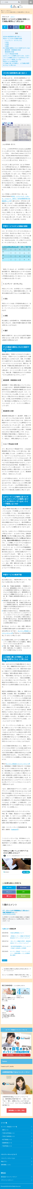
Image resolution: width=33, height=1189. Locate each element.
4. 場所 (7, 46)
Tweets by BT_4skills (7, 1066)
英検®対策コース (7, 1142)
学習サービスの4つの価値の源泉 (12, 38)
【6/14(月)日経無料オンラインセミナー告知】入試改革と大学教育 (20, 947)
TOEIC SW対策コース (8, 1136)
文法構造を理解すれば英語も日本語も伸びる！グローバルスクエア (17, 969)
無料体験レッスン (6, 1164)
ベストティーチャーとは (8, 1158)
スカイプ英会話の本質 (11, 53)
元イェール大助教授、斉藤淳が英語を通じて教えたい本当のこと (15, 975)
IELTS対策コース (7, 1139)
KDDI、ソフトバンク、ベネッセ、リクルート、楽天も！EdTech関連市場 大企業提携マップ (16, 198)
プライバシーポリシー (7, 1180)
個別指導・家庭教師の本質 (13, 50)
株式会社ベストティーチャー (9, 1176)
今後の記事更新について (17, 933)
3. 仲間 (7, 44)
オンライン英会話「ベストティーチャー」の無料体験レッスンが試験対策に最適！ (20, 953)
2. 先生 (7, 42)
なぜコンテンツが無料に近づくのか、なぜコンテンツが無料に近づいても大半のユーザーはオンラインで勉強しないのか (16, 57)
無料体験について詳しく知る (17, 1110)
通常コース (5, 1130)
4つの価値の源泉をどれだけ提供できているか (16, 48)
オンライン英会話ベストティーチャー (17, 764)
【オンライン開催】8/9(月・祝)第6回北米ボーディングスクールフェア (20, 942)
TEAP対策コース (7, 1146)
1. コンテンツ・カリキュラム (13, 40)
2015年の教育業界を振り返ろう (12, 36)
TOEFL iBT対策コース (8, 1133)
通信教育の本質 (9, 52)
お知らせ (5, 929)
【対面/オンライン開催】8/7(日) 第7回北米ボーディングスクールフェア (20, 937)
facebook (14, 829)
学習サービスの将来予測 (10, 61)
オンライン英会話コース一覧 (9, 1126)
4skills (9, 1186)
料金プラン (4, 1161)
